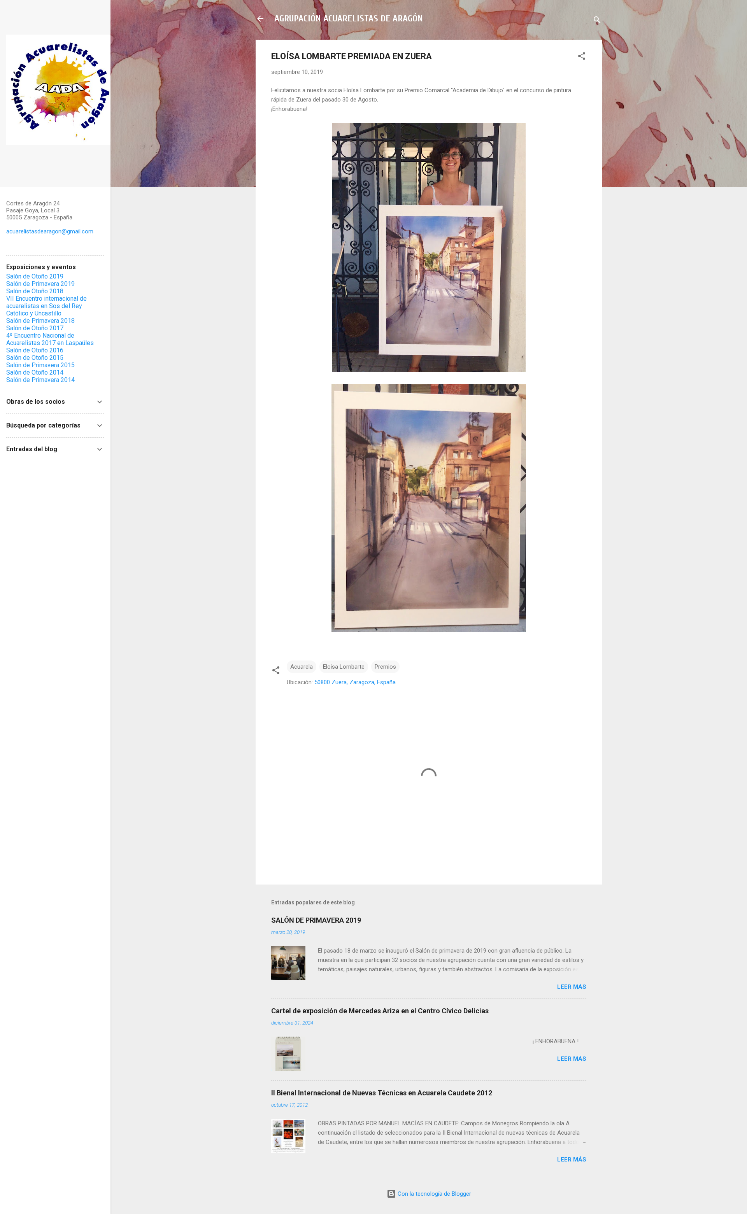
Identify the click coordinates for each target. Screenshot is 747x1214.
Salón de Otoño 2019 (34, 276)
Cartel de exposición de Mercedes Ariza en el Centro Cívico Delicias (380, 1011)
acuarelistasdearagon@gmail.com (49, 231)
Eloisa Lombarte (344, 666)
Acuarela (301, 666)
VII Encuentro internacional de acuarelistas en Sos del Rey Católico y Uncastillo (46, 306)
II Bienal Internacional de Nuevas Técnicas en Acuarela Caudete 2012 (381, 1093)
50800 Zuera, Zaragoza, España (355, 682)
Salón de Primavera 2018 (40, 320)
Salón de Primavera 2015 (40, 365)
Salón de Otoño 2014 (34, 372)
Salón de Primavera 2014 (40, 380)
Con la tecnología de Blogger (433, 1193)
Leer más (571, 986)
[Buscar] (597, 21)
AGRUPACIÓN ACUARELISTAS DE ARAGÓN (348, 18)
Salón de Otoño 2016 (34, 350)
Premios (385, 666)
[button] (581, 57)
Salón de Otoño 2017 (34, 328)
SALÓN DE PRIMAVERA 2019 (316, 920)
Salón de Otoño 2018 (34, 291)
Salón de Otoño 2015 (34, 357)
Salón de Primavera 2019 (40, 283)
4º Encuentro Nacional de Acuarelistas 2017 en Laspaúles (50, 339)
